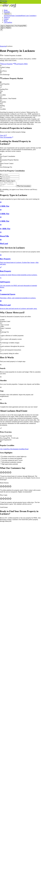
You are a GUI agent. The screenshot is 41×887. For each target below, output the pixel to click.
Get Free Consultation (24, 186)
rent (5, 46)
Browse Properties (7, 64)
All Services (7, 15)
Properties (7, 12)
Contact (6, 19)
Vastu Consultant (16, 15)
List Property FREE (22, 64)
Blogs (5, 20)
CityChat (4, 1)
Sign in (3, 27)
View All (2, 135)
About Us (7, 17)
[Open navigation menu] (1, 30)
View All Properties (6, 137)
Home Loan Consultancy (29, 15)
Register (8, 27)
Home (6, 10)
